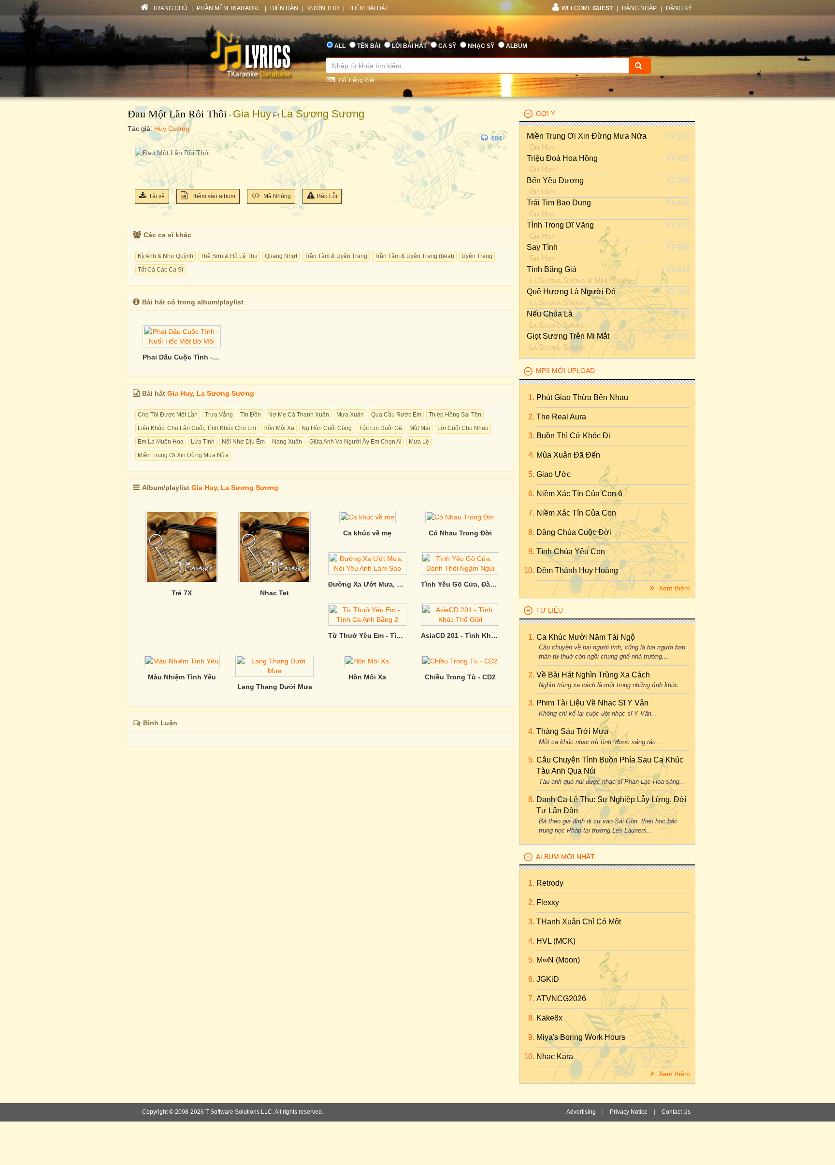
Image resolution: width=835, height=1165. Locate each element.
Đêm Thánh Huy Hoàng (577, 570)
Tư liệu (549, 610)
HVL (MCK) (556, 941)
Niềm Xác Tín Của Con (576, 513)
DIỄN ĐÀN (284, 8)
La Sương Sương (322, 114)
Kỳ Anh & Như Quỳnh (165, 256)
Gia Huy (252, 114)
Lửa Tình (203, 441)
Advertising (581, 1111)
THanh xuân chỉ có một (578, 922)
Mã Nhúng (276, 196)
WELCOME (587, 8)
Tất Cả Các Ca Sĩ (160, 269)
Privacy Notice (629, 1111)
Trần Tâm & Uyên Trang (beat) (414, 256)
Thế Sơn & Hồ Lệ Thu (229, 256)
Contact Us (676, 1111)
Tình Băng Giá (551, 269)
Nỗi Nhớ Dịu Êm (243, 441)
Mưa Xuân (350, 414)
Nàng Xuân (287, 441)
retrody (549, 883)
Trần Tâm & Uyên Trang (335, 256)
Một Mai (419, 428)
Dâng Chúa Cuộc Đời (573, 532)
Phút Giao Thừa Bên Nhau (582, 397)
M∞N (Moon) (558, 960)
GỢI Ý (545, 113)
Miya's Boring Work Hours (580, 1037)
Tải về (157, 196)
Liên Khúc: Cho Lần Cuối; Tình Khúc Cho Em (197, 428)
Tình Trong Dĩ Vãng (560, 225)
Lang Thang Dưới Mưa (274, 686)
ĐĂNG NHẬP (639, 8)
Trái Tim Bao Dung (559, 203)
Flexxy (547, 902)
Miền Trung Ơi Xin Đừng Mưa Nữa (183, 455)
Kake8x (549, 1018)
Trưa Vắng (219, 414)
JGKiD (547, 979)
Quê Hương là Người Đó (571, 292)
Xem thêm (673, 588)
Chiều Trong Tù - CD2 (460, 677)
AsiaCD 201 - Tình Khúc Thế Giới (460, 635)
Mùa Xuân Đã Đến (568, 455)
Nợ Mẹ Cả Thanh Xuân (298, 414)
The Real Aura (561, 417)
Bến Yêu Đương (555, 180)
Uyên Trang (476, 256)
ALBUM (516, 46)
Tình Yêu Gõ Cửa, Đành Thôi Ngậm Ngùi (460, 584)
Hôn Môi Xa (278, 428)
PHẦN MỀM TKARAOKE (229, 8)
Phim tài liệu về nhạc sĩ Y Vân (592, 703)
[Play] (144, 138)
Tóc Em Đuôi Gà (380, 428)
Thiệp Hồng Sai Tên (455, 414)
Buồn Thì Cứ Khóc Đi (573, 435)
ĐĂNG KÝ (679, 8)
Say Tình (542, 247)
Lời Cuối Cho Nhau (463, 428)
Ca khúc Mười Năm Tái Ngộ (585, 637)
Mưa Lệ (419, 441)
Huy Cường (171, 128)
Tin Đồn (250, 414)
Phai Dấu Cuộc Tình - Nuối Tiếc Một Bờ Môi (182, 357)
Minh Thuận (613, 280)
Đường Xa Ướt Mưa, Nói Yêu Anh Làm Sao (367, 584)
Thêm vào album (212, 196)
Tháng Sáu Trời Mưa (572, 731)
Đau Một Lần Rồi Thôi (177, 114)
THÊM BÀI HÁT (368, 8)
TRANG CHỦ (169, 8)
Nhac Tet (274, 593)
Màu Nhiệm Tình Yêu (182, 677)
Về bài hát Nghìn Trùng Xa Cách (593, 675)
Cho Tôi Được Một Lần (168, 414)
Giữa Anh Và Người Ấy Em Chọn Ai (355, 441)
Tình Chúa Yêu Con (570, 551)
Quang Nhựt (281, 256)
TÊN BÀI (368, 46)
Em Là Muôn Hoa (161, 441)
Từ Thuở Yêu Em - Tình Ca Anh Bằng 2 (367, 635)
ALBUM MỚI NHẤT (565, 857)
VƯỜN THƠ (323, 8)
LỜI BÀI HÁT (409, 46)
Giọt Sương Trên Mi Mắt (568, 336)
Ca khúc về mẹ (367, 533)
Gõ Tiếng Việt (355, 80)
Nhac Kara (554, 1056)
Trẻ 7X (182, 593)
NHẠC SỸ (481, 46)
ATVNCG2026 (561, 998)
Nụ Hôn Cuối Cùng (327, 428)
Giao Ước (553, 474)
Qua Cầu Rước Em (396, 414)
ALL (340, 46)
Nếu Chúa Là (550, 314)
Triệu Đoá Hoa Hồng (562, 158)
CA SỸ (447, 46)
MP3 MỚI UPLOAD (565, 370)
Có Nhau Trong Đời (460, 533)
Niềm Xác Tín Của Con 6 (579, 493)
